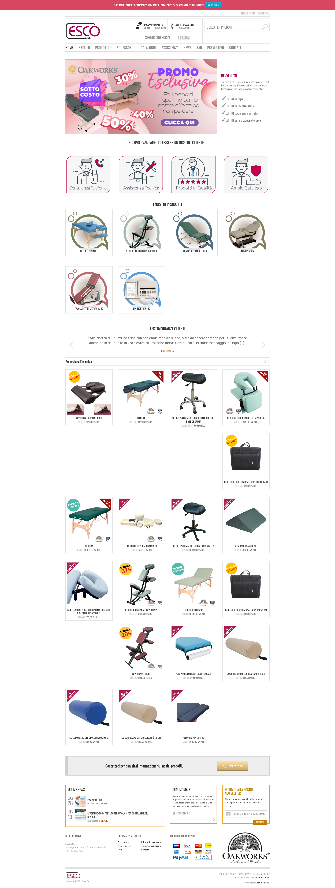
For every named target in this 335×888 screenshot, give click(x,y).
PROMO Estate (94, 799)
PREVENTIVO (215, 47)
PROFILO (84, 47)
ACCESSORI (123, 48)
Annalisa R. (167, 351)
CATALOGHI (148, 47)
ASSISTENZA (170, 47)
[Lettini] (82, 30)
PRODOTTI (101, 48)
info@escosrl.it (262, 877)
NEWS (188, 47)
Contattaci (234, 766)
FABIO (105, 803)
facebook (179, 37)
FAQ (199, 47)
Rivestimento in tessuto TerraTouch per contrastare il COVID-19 (117, 815)
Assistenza (123, 842)
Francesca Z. (183, 813)
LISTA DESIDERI (248, 13)
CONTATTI (236, 47)
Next (263, 344)
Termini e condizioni (151, 846)
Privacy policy (124, 846)
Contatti (145, 850)
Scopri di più (213, 5)
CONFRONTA (264, 13)
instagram (188, 37)
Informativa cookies (151, 842)
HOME (69, 47)
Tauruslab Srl (263, 883)
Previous (72, 344)
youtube (184, 37)
